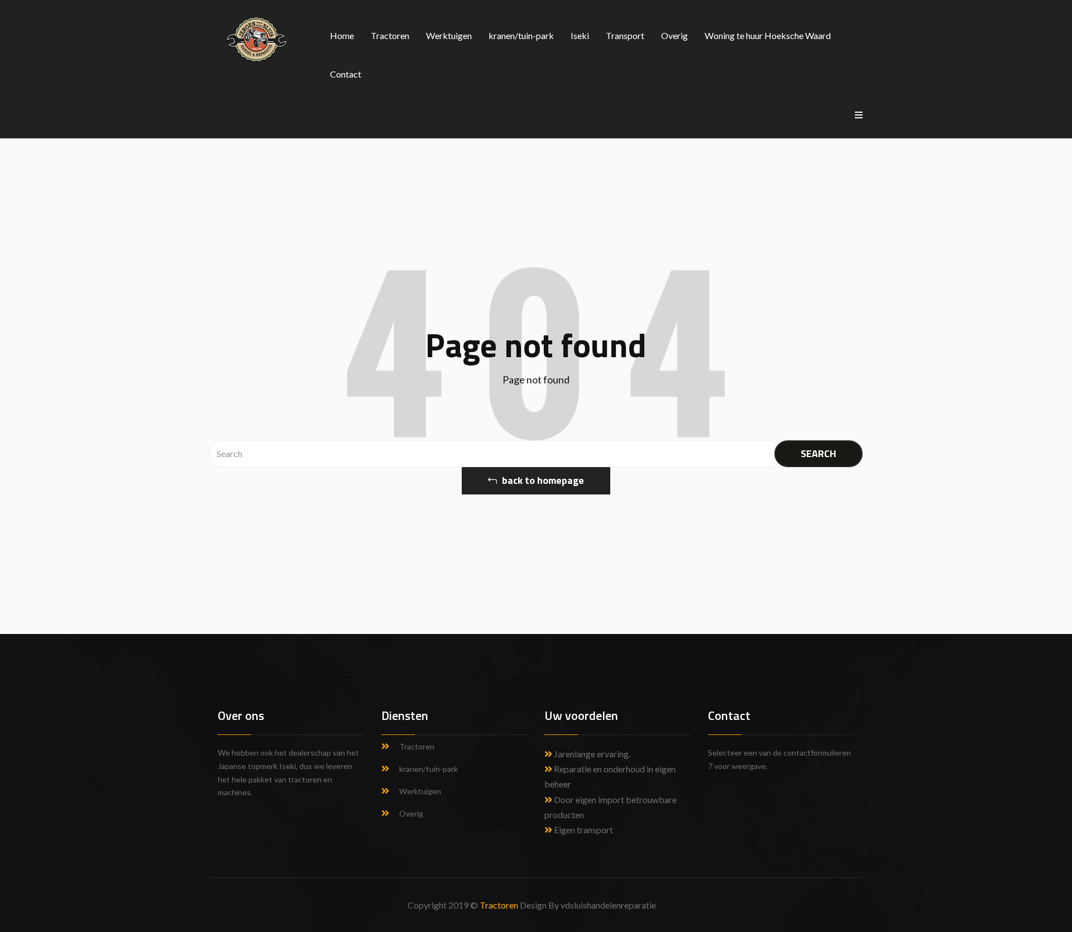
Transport (625, 35)
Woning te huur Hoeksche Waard (768, 35)
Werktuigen (449, 35)
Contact (345, 74)
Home (342, 35)
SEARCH (818, 453)
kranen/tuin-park (521, 35)
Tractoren (390, 35)
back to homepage (542, 480)
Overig (674, 35)
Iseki (580, 35)
